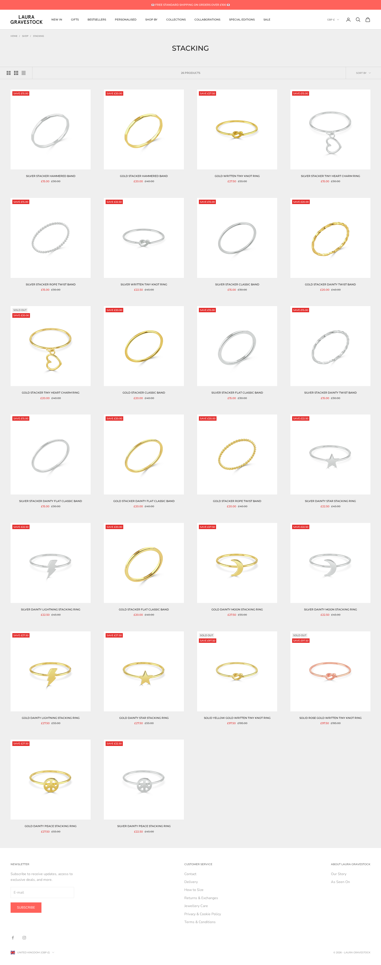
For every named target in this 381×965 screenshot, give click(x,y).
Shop (25, 36)
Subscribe (26, 907)
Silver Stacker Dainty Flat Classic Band (50, 501)
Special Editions (242, 19)
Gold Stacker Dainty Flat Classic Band (144, 501)
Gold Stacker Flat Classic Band (144, 609)
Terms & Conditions (200, 922)
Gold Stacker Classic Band (144, 392)
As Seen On (340, 881)
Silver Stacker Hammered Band (50, 176)
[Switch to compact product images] (24, 73)
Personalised (125, 19)
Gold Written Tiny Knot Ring (237, 176)
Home (14, 36)
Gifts (75, 19)
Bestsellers (97, 19)
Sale (266, 19)
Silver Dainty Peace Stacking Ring (144, 826)
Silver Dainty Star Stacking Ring (330, 501)
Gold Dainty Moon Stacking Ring (237, 609)
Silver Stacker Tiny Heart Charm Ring (330, 176)
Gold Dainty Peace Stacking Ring (51, 826)
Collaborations (207, 19)
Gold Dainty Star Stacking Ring (144, 718)
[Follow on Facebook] (13, 937)
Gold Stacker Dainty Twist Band (330, 284)
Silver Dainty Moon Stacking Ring (330, 609)
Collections (176, 19)
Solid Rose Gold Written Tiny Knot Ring (330, 718)
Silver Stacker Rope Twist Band (51, 284)
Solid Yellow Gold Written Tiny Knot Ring (237, 718)
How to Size (194, 889)
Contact (190, 874)
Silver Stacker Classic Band (237, 284)
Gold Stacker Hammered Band (144, 176)
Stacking (38, 36)
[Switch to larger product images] (9, 73)
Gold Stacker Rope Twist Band (237, 501)
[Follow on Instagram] (24, 937)
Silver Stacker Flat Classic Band (237, 392)
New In (56, 19)
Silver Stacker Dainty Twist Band (330, 392)
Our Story (338, 874)
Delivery (191, 881)
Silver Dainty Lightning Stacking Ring (50, 609)
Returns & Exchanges (201, 898)
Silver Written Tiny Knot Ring (144, 284)
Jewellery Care (196, 906)
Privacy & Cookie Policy (202, 914)
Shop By (151, 19)
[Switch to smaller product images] (16, 73)
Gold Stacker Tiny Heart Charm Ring (50, 392)
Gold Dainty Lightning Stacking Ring (51, 718)
